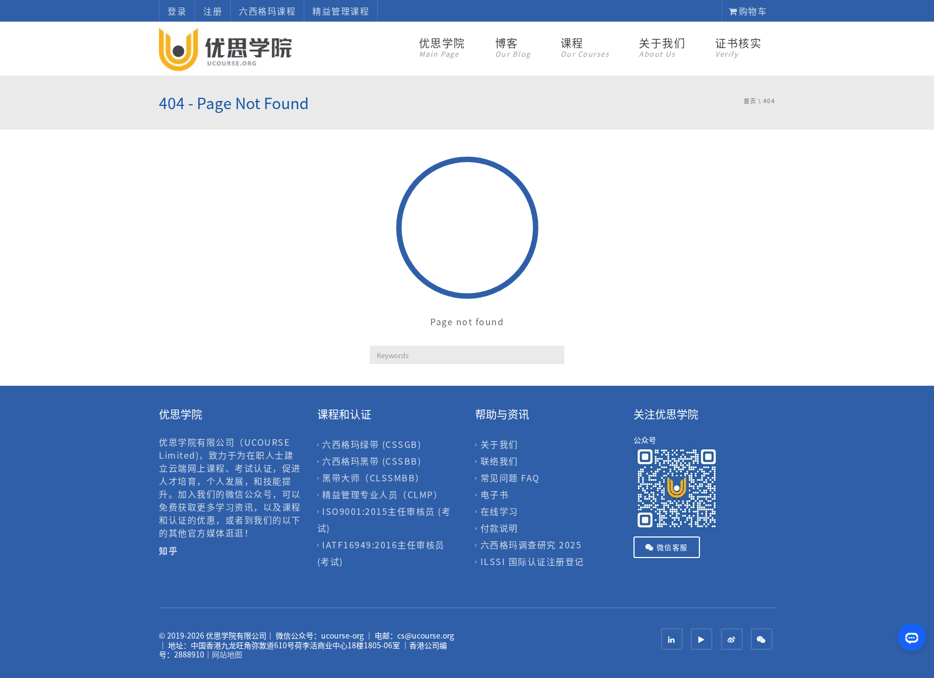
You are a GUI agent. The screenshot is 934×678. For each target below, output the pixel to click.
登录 (177, 10)
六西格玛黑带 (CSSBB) (371, 460)
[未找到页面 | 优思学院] (226, 48)
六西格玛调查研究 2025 (531, 545)
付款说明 (499, 527)
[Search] (556, 355)
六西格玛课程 (267, 10)
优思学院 (442, 47)
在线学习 (499, 511)
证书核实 (738, 47)
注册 (212, 10)
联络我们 (499, 460)
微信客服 (671, 547)
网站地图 (227, 654)
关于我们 (662, 47)
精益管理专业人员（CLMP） (382, 494)
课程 (585, 47)
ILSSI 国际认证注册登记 (532, 561)
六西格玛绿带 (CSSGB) (371, 444)
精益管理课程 (340, 10)
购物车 (751, 10)
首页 (750, 101)
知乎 (170, 550)
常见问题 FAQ (510, 477)
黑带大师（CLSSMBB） (373, 477)
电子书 (495, 494)
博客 (513, 47)
